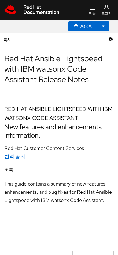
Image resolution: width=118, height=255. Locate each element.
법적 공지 (14, 156)
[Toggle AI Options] (103, 26)
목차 (8, 39)
